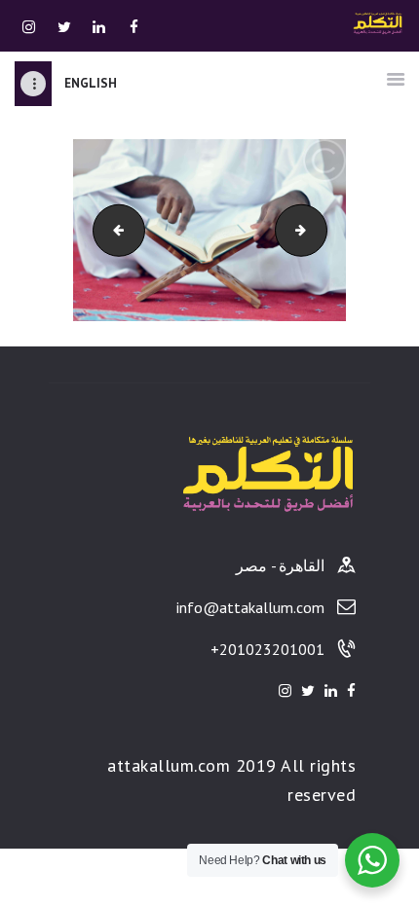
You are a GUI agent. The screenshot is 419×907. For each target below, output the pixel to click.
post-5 (99, 229)
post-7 (307, 229)
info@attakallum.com (250, 607)
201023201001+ (267, 649)
